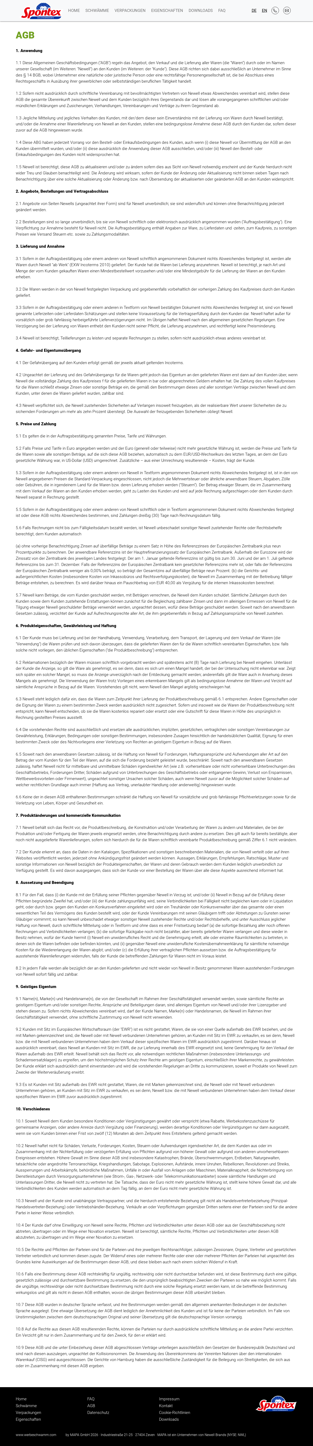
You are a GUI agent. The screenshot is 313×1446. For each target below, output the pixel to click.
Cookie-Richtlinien (174, 1412)
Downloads (201, 10)
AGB (91, 1405)
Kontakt (166, 1405)
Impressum (169, 1399)
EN (264, 10)
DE (254, 10)
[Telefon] (275, 10)
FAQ (221, 10)
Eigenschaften (167, 10)
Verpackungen (130, 10)
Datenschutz (98, 1412)
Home (74, 10)
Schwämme (97, 10)
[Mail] (287, 10)
